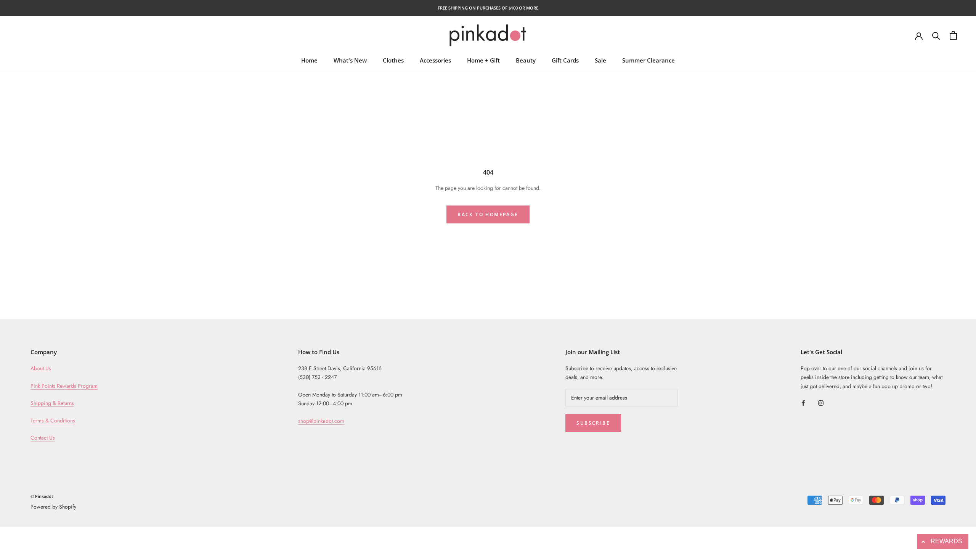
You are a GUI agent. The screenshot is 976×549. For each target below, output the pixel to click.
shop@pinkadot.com (321, 421)
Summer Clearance (648, 60)
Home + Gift (483, 60)
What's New (350, 60)
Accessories (435, 60)
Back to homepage (488, 214)
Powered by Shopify (53, 506)
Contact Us (42, 437)
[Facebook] (803, 402)
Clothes (393, 60)
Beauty (526, 60)
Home (309, 60)
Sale (600, 60)
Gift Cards (565, 60)
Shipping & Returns (52, 403)
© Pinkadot (41, 496)
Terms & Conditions (52, 420)
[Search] (936, 35)
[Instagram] (821, 402)
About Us (40, 368)
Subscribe (593, 423)
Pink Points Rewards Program (64, 386)
